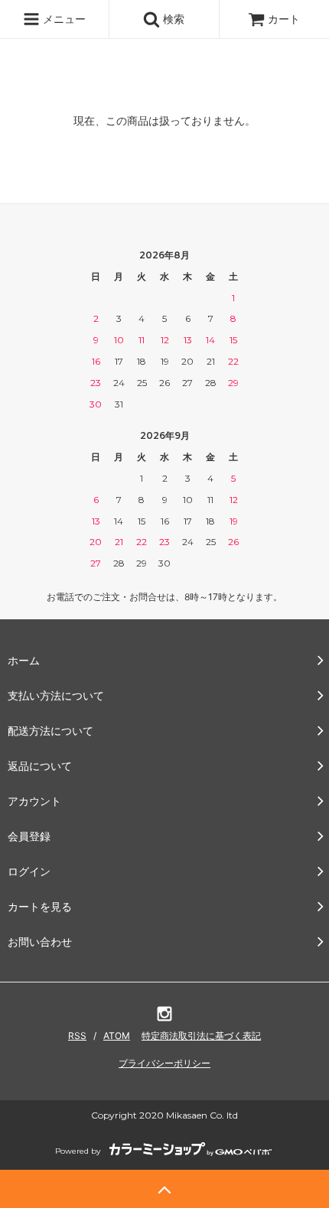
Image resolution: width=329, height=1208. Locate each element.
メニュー (63, 18)
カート (284, 18)
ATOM (116, 1035)
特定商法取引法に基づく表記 (201, 1035)
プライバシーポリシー (164, 1063)
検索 (172, 18)
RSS (77, 1035)
